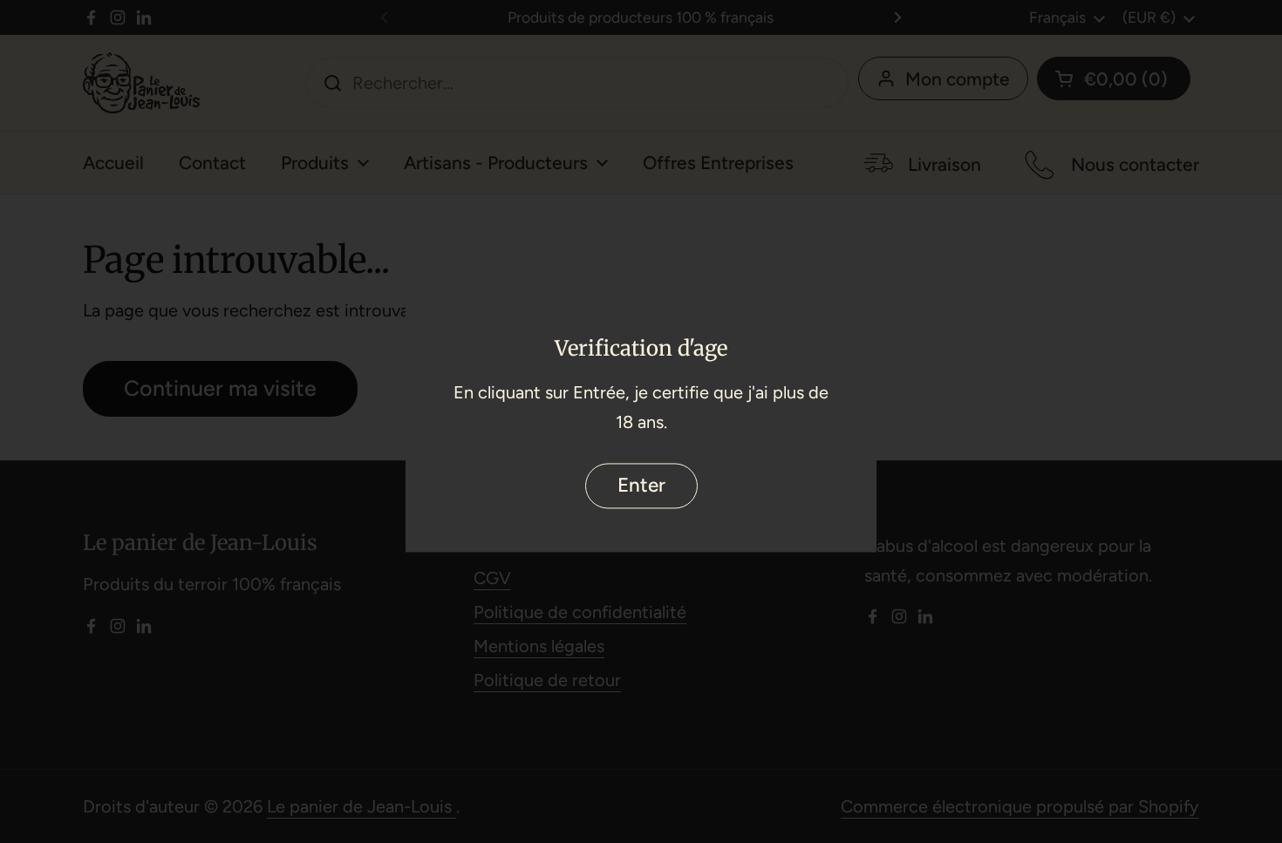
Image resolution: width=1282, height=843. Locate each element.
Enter (641, 485)
